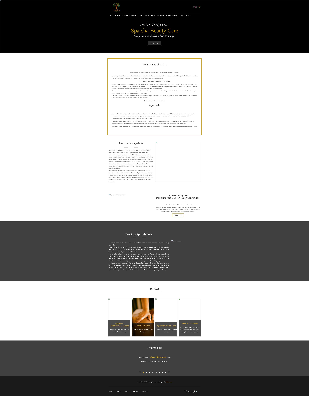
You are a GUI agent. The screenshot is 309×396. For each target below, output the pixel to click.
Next (305, 28)
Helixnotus (169, 382)
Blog (181, 15)
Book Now (154, 43)
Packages (135, 391)
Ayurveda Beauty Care (157, 15)
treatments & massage (129, 15)
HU (198, 7)
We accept (190, 391)
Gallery (127, 391)
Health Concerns (144, 15)
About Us (117, 15)
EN (194, 7)
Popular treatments (172, 15)
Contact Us (188, 15)
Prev (4, 28)
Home (110, 15)
